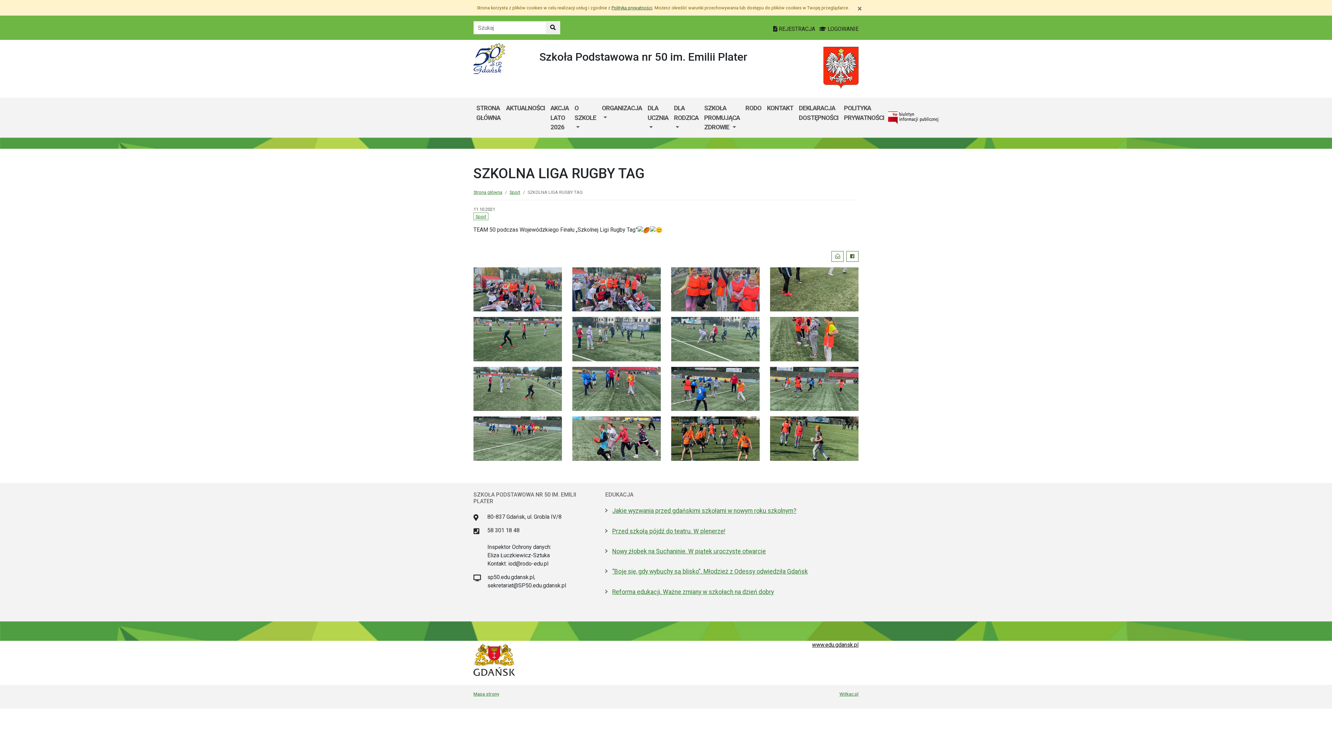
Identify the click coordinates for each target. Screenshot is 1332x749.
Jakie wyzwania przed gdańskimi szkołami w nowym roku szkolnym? (704, 510)
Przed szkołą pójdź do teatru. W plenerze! (668, 531)
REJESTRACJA (797, 29)
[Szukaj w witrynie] (553, 27)
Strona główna (488, 112)
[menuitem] (585, 118)
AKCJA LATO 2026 (559, 117)
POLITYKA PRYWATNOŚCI (864, 112)
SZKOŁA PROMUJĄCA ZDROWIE (722, 117)
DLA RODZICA (686, 112)
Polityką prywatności (632, 7)
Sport (515, 192)
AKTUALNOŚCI (525, 108)
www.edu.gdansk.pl (835, 645)
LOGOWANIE (842, 29)
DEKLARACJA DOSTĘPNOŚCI (818, 112)
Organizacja (622, 108)
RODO (753, 108)
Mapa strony (486, 694)
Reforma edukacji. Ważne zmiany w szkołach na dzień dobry (693, 591)
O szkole (585, 112)
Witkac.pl (849, 694)
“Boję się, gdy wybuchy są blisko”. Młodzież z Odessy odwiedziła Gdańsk (710, 571)
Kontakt (780, 108)
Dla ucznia (658, 112)
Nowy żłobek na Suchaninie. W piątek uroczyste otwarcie (689, 551)
